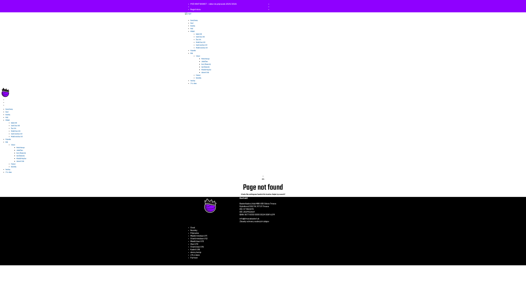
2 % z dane (195, 255)
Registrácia (195, 9)
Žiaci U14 (194, 244)
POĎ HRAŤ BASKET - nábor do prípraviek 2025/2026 (213, 4)
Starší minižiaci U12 (199, 238)
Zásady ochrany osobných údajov (254, 221)
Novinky (193, 230)
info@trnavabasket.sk (249, 219)
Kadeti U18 (195, 249)
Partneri (194, 258)
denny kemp (195, 252)
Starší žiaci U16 (197, 247)
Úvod (192, 228)
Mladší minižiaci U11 (198, 236)
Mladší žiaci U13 (197, 241)
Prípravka (194, 233)
